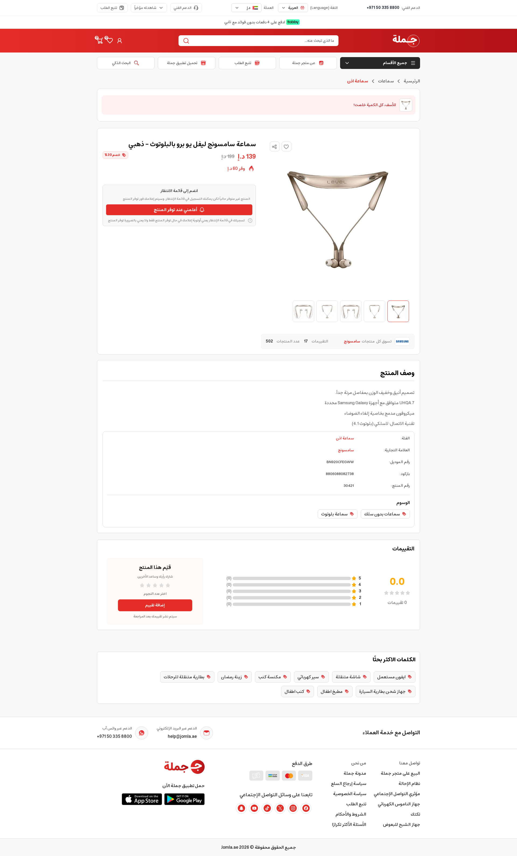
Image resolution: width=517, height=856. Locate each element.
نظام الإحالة (409, 783)
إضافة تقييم (155, 605)
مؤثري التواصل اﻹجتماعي (397, 794)
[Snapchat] (241, 808)
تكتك (415, 814)
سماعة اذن (345, 438)
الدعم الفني (182, 8)
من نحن (358, 763)
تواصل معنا (409, 763)
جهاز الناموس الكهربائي (399, 804)
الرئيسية (412, 81)
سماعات (386, 81)
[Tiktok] (267, 808)
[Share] (274, 147)
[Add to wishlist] (286, 146)
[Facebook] (305, 808)
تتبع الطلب (108, 8)
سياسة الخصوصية (349, 794)
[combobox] (293, 8)
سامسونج (346, 450)
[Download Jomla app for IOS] (142, 799)
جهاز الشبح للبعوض (401, 824)
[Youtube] (254, 808)
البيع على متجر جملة (400, 773)
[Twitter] (280, 808)
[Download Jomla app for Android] (184, 799)
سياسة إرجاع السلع (348, 783)
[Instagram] (293, 808)
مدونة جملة (355, 773)
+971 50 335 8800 (383, 8)
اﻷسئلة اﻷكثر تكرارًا (349, 824)
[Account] (119, 40)
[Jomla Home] (406, 40)
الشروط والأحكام (351, 814)
